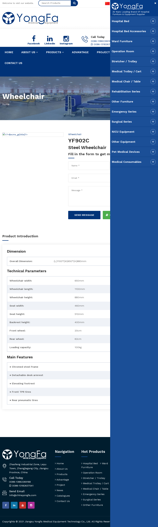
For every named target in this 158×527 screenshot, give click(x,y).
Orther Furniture (92, 505)
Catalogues (63, 495)
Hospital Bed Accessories (129, 31)
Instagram (66, 43)
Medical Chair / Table (95, 488)
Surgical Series (91, 499)
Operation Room (92, 472)
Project (103, 52)
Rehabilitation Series (126, 91)
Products (54, 52)
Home (9, 52)
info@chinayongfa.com (22, 495)
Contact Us (63, 501)
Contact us (13, 63)
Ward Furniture (122, 41)
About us (28, 52)
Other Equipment (123, 141)
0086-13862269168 (101, 41)
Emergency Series (93, 494)
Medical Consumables (126, 161)
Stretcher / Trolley (93, 478)
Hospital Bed (90, 463)
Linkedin (49, 43)
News (59, 490)
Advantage (80, 52)
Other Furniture (122, 101)
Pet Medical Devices (126, 151)
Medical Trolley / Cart (95, 483)
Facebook (34, 43)
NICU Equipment (123, 131)
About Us (62, 468)
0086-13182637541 (104, 44)
